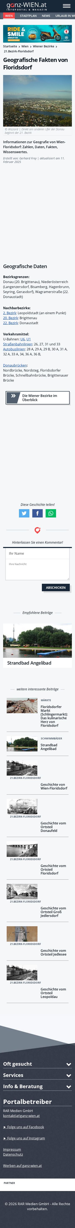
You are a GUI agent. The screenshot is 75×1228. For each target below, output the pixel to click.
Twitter (24, 513)
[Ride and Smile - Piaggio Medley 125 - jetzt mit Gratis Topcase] (37, 34)
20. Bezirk (10, 318)
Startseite (10, 46)
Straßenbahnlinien (17, 344)
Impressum (12, 1149)
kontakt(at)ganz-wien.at (21, 1115)
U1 (28, 339)
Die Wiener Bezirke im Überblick (39, 397)
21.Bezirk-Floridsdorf (19, 51)
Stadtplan (28, 16)
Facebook (37, 513)
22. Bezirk (10, 323)
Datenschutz (13, 1154)
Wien (9, 16)
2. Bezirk (9, 313)
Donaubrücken (15, 365)
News (46, 16)
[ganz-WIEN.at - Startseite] (37, 6)
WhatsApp (51, 513)
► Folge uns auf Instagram (24, 1138)
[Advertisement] (37, 211)
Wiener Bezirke (43, 46)
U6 (22, 339)
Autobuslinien (14, 349)
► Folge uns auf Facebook (23, 1127)
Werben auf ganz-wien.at (22, 1165)
